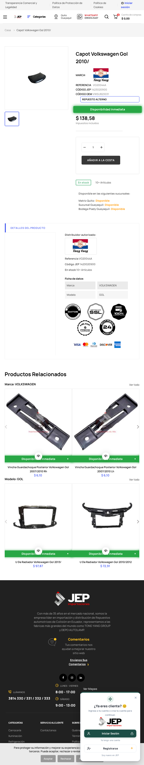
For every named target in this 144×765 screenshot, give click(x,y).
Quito (64, 15)
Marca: (81, 75)
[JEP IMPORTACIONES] (18, 16)
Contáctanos (48, 730)
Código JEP (83, 89)
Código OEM (84, 94)
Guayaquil (66, 18)
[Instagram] (72, 677)
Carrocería (14, 730)
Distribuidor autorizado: (80, 235)
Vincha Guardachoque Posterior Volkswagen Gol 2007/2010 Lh (105, 469)
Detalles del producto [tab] (27, 228)
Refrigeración (16, 741)
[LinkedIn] (80, 677)
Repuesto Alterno (94, 99)
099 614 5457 (91, 18)
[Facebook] (63, 677)
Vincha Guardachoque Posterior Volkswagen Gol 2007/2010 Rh (38, 469)
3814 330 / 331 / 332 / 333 (29, 698)
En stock (83, 182)
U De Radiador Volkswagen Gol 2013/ (38, 562)
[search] (38, 456)
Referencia (83, 85)
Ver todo (134, 384)
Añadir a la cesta (101, 160)
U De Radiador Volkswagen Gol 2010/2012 (106, 562)
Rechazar (66, 758)
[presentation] (6, 426)
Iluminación (15, 736)
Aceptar (48, 758)
